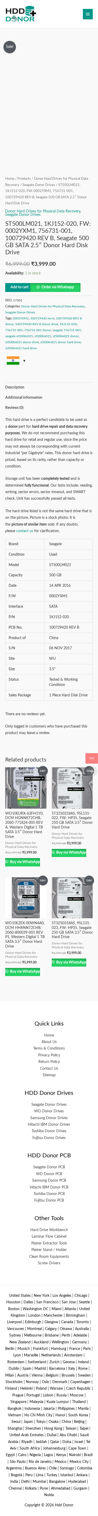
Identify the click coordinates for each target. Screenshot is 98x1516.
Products (24, 178)
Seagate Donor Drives (38, 185)
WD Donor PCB (49, 1174)
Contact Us (49, 1068)
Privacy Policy (49, 1055)
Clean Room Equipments (49, 1257)
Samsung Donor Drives (49, 1118)
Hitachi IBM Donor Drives (49, 1124)
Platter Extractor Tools (49, 1243)
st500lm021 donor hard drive (60, 342)
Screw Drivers (49, 1263)
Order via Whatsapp (58, 287)
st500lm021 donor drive (22, 342)
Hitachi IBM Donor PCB (49, 1187)
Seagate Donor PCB (49, 1167)
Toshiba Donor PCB (49, 1194)
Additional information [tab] (23, 397)
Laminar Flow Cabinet (49, 1236)
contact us (24, 531)
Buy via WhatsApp (24, 862)
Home (9, 178)
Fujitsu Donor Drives (49, 1138)
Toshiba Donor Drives (49, 1131)
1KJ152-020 (68, 324)
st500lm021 (42, 336)
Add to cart (19, 287)
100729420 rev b (42, 318)
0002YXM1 (21, 318)
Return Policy (49, 1062)
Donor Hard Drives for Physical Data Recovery (42, 211)
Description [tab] (14, 387)
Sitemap (49, 1075)
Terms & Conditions (49, 1048)
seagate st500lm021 (19, 336)
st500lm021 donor (66, 336)
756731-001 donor (37, 330)
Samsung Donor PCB (49, 1180)
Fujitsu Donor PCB (49, 1200)
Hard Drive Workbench (49, 1230)
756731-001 (14, 330)
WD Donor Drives (49, 1111)
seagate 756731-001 (67, 330)
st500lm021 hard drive (21, 348)
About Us (49, 1042)
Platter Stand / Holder (49, 1250)
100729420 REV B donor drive (36, 324)
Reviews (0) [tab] (14, 408)
